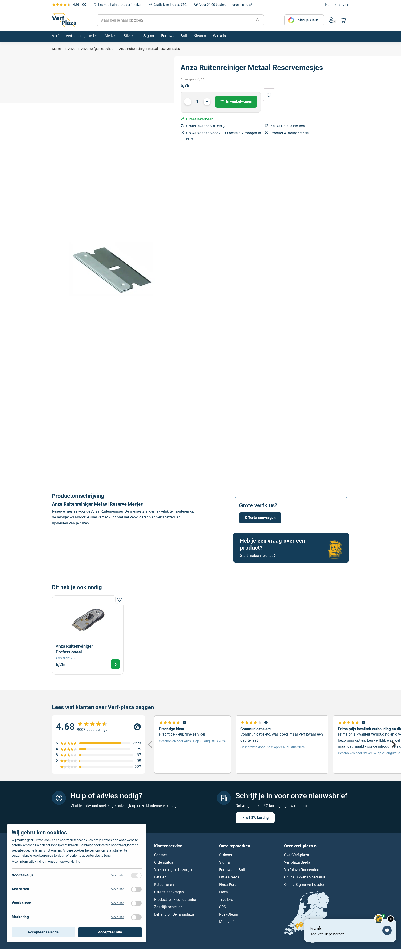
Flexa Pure (227, 884)
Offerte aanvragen (260, 517)
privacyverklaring (68, 861)
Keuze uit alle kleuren (287, 126)
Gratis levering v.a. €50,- (171, 4)
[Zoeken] (257, 20)
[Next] (392, 744)
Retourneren (164, 884)
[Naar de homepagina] (64, 20)
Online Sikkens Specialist (304, 877)
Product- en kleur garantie (175, 899)
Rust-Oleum (228, 914)
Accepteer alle (110, 932)
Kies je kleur (308, 20)
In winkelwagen (239, 101)
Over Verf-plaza (296, 854)
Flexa (223, 892)
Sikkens (225, 854)
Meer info (117, 875)
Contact (160, 854)
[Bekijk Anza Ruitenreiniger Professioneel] (87, 635)
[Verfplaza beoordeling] (98, 726)
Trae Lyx (226, 899)
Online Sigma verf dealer (304, 884)
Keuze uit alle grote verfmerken (120, 4)
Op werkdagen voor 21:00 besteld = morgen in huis (223, 136)
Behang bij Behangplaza (174, 914)
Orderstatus (163, 862)
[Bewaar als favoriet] (269, 94)
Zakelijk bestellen (168, 906)
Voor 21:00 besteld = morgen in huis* (225, 4)
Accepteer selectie (43, 932)
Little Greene (229, 877)
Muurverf (226, 921)
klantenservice (157, 806)
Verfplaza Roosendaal (302, 869)
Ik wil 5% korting (255, 817)
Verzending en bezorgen (173, 869)
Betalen (160, 877)
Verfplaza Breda (297, 862)
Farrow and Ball (232, 869)
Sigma (224, 862)
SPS (222, 906)
